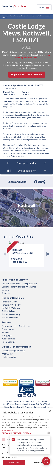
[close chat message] (48, 433)
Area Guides (7, 353)
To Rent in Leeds (9, 311)
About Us (6, 293)
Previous (5, 254)
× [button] (50, 411)
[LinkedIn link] (24, 395)
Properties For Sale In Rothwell (19, 16)
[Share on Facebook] (35, 182)
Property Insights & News (13, 350)
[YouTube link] (19, 395)
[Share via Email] (40, 182)
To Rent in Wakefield (11, 317)
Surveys (5, 332)
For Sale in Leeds (9, 301)
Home (3, 16)
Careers (5, 290)
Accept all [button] (14, 462)
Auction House (8, 338)
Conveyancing (8, 329)
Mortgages (7, 335)
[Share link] (43, 182)
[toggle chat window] (46, 461)
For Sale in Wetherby (11, 305)
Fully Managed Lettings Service (16, 326)
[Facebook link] (29, 395)
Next (47, 254)
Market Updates (9, 357)
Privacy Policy (7, 430)
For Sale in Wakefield (11, 308)
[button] (26, 457)
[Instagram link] (34, 395)
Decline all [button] (38, 462)
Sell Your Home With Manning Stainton (19, 283)
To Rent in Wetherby (11, 314)
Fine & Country (8, 342)
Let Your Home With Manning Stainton (19, 286)
